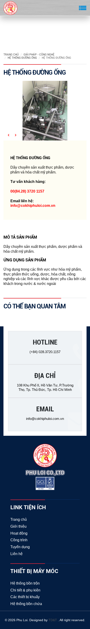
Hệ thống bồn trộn (25, 583)
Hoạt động (18, 533)
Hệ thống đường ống (22, 57)
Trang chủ (11, 54)
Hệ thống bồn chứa (26, 604)
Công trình (18, 540)
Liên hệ (16, 554)
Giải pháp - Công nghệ (39, 54)
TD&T (53, 620)
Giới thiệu (18, 526)
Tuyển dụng (20, 547)
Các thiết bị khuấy (25, 597)
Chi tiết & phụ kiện (25, 590)
